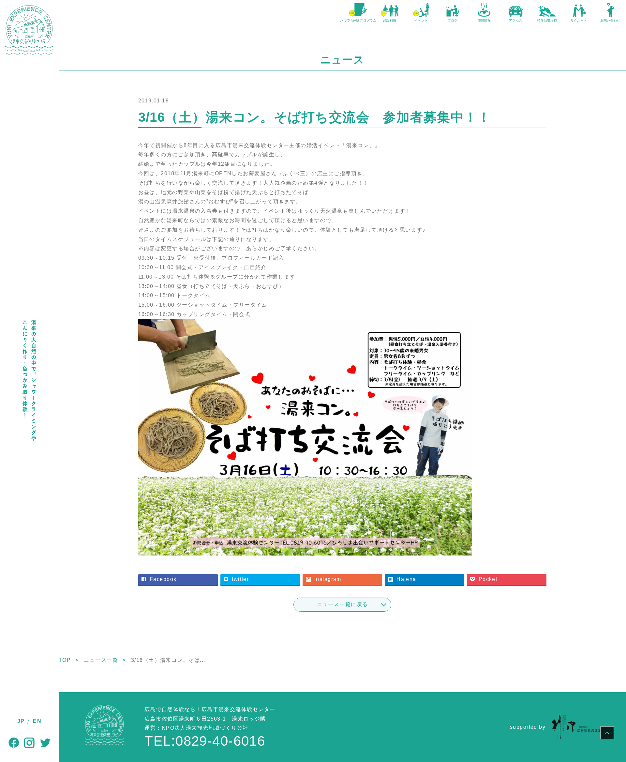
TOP (65, 660)
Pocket (488, 579)
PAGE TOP (607, 734)
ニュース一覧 (101, 660)
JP (21, 721)
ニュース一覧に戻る (342, 604)
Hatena (406, 579)
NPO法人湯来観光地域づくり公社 (205, 728)
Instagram (327, 579)
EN (37, 721)
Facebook (163, 579)
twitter (240, 579)
